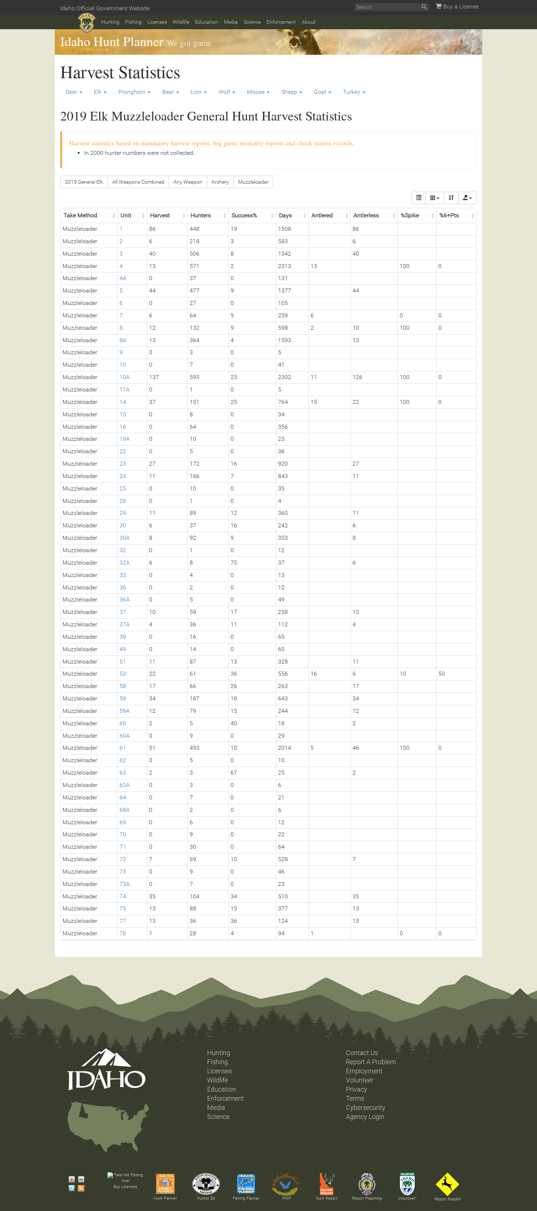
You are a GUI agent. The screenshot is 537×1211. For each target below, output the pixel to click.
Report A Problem (371, 1062)
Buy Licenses (125, 1186)
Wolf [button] (225, 91)
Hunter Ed (206, 1198)
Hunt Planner (165, 1198)
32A (124, 562)
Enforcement (281, 22)
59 (122, 698)
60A (124, 735)
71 (122, 846)
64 (122, 797)
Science (252, 22)
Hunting (110, 22)
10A (124, 377)
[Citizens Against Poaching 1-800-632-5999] (367, 1184)
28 (122, 500)
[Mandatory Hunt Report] (326, 1184)
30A (124, 537)
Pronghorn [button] (132, 91)
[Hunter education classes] (206, 1184)
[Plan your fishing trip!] (246, 1184)
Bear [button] (168, 91)
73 (122, 871)
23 (122, 463)
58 (122, 686)
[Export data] (467, 198)
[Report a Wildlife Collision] (447, 1184)
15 (122, 414)
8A (122, 340)
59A (124, 710)
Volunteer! (407, 1198)
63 (122, 772)
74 (122, 896)
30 (122, 525)
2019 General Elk (84, 182)
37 (122, 611)
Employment (364, 1071)
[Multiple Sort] (451, 198)
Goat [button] (321, 91)
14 (122, 401)
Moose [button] (256, 91)
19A (124, 438)
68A (124, 809)
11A (124, 389)
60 (122, 723)
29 (122, 512)
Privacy (356, 1089)
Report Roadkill (447, 1199)
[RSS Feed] (79, 1188)
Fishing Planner (246, 1198)
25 (122, 488)
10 (122, 364)
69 (122, 822)
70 (122, 834)
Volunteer (359, 1080)
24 (122, 476)
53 (122, 673)
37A (124, 624)
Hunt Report (327, 1198)
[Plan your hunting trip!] (165, 1184)
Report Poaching (367, 1198)
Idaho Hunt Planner (111, 41)
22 (122, 451)
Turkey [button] (352, 91)
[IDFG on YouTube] (69, 1179)
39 (122, 636)
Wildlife (181, 22)
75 (122, 908)
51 (122, 661)
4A (122, 278)
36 (122, 587)
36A (124, 599)
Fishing (133, 22)
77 (122, 920)
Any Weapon (188, 182)
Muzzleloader (253, 182)
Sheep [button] (289, 91)
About (309, 22)
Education (206, 22)
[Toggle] (418, 198)
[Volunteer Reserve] (407, 1184)
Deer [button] (72, 91)
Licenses (157, 22)
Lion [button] (197, 91)
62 (122, 760)
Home (86, 22)
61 (122, 747)
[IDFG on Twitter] (69, 1188)
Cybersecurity (365, 1107)
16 (122, 426)
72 (122, 859)
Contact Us (362, 1053)
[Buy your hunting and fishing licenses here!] (125, 1178)
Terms (355, 1098)
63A (124, 785)
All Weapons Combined (138, 182)
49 (122, 649)
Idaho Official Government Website (104, 8)
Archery (220, 182)
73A (124, 883)
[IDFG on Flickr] (79, 1179)
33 (122, 575)
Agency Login (365, 1116)
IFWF (286, 1198)
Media (231, 22)
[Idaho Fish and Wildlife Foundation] (286, 1184)
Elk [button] (98, 91)
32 (122, 550)
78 (122, 933)
